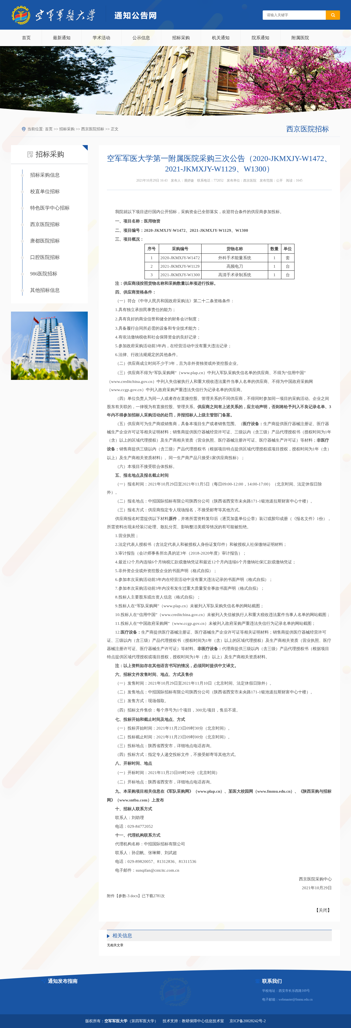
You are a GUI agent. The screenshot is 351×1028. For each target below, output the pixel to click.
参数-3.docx (128, 896)
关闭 (323, 910)
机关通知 (221, 37)
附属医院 (300, 37)
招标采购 (181, 37)
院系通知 (260, 37)
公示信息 (141, 37)
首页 (26, 37)
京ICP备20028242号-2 (248, 1021)
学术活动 (101, 37)
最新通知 (61, 37)
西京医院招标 (92, 129)
